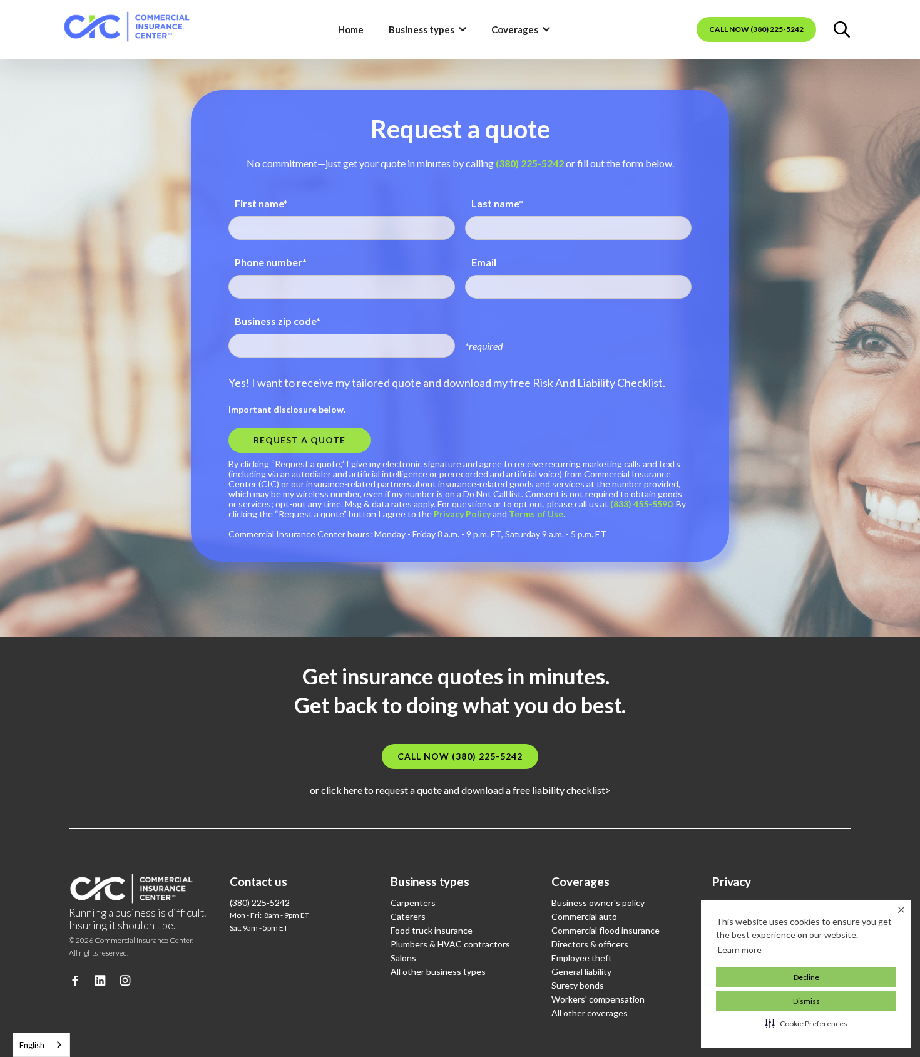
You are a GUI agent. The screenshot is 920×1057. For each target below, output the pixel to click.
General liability (581, 971)
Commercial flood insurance (605, 930)
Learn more (740, 949)
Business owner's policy (598, 902)
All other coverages (589, 1013)
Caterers (408, 916)
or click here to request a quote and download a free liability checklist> (460, 790)
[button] (806, 1023)
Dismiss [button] (806, 1001)
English (31, 1045)
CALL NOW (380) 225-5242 (756, 29)
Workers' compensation (598, 999)
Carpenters (413, 902)
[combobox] (41, 1045)
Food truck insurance (432, 930)
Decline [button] (806, 977)
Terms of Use (536, 513)
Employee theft (581, 957)
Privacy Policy (462, 513)
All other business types (438, 971)
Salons (403, 957)
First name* (261, 203)
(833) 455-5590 (641, 503)
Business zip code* (277, 321)
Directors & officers (589, 944)
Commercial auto (584, 916)
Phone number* (271, 262)
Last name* (497, 203)
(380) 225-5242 (530, 163)
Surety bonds (577, 985)
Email (483, 262)
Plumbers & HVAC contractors (450, 944)
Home (351, 29)
